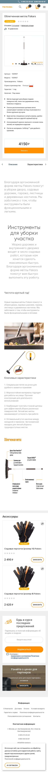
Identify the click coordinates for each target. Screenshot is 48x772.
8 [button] (35, 63)
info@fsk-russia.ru (24, 743)
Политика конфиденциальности (32, 712)
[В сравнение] (42, 524)
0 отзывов (15, 25)
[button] (2, 164)
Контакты (36, 716)
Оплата (26, 709)
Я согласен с (24, 656)
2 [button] (16, 63)
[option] (24, 50)
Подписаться (24, 649)
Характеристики (35, 164)
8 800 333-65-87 (40, 2)
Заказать (24, 150)
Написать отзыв (27, 25)
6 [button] (28, 63)
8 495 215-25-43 (27, 2)
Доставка (18, 709)
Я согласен (12, 765)
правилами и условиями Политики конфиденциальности (25, 657)
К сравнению (13, 29)
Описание (12, 164)
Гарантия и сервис (11, 712)
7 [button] (32, 63)
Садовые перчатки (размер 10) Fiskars (22, 549)
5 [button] (25, 63)
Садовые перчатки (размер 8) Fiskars (22, 594)
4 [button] (22, 63)
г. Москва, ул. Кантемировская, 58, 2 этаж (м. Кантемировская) (24, 730)
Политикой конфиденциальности (17, 759)
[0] (37, 7)
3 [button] (19, 63)
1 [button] (12, 63)
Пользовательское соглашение (19, 716)
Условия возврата (38, 709)
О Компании (8, 709)
